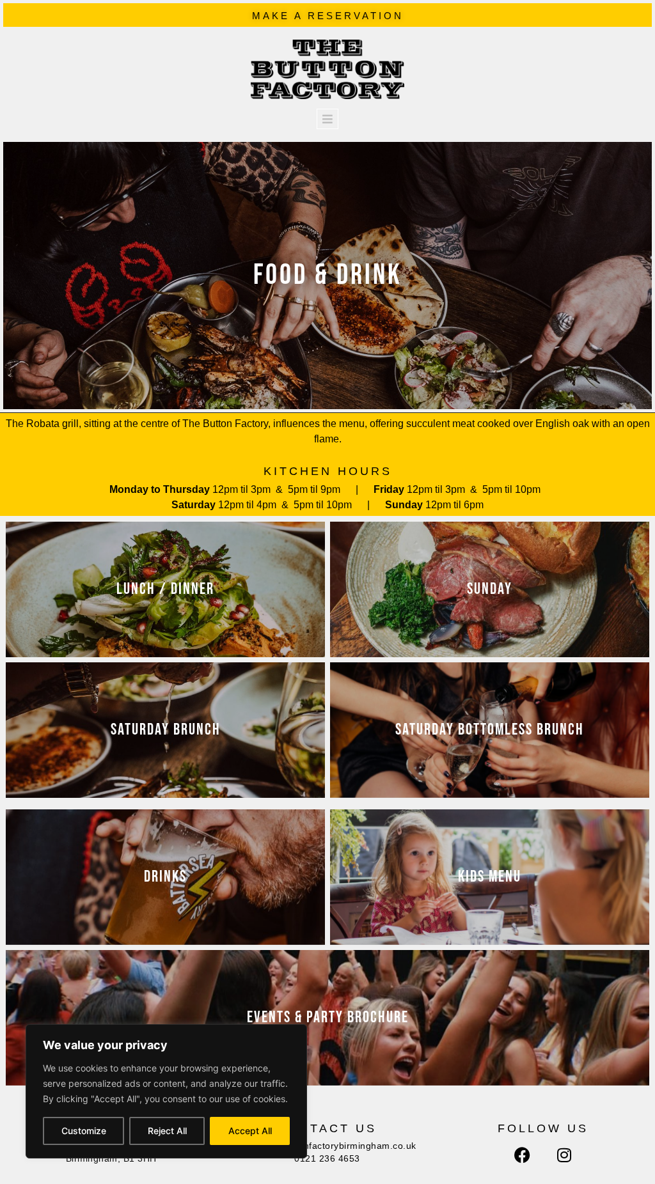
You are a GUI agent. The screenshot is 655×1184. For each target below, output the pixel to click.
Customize (83, 1130)
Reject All (167, 1130)
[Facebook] (522, 1155)
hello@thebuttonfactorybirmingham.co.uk (327, 1146)
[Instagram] (564, 1155)
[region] (166, 1091)
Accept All (250, 1130)
